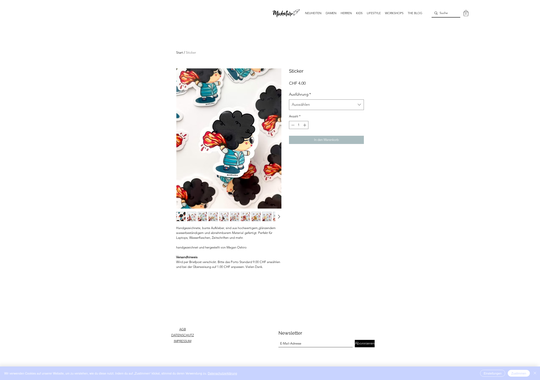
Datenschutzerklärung (222, 373)
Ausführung (300, 94)
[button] (465, 13)
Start (179, 52)
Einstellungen (493, 373)
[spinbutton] (298, 125)
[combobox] (326, 104)
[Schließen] (534, 373)
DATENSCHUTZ (182, 335)
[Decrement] (292, 125)
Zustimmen (518, 373)
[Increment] (305, 125)
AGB (182, 329)
